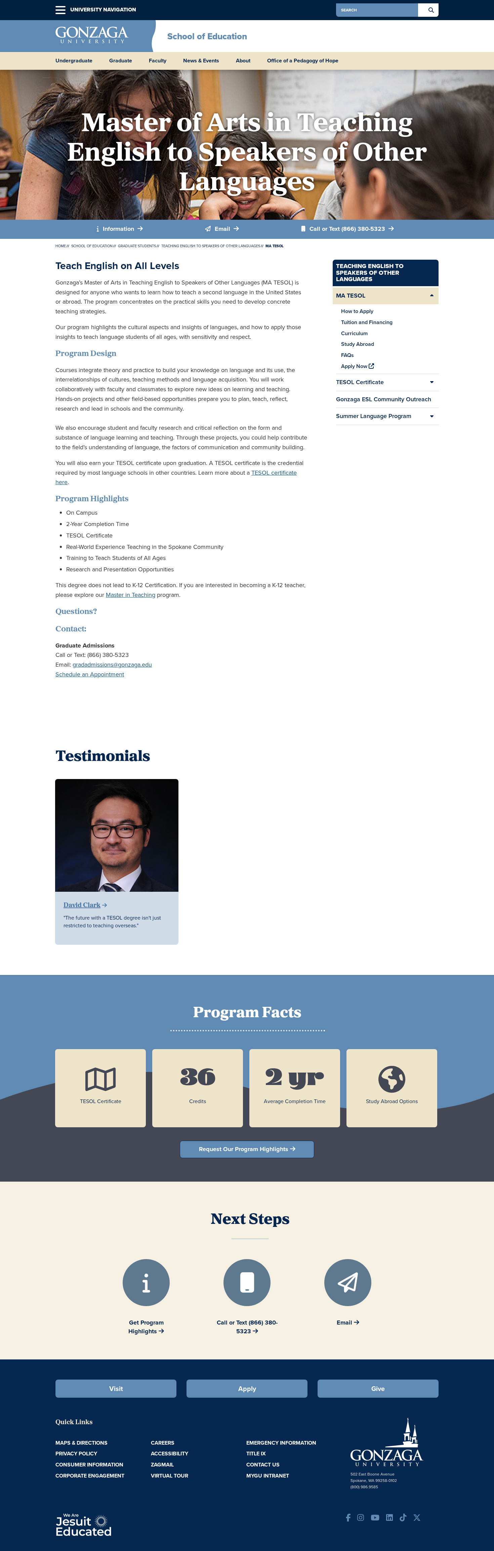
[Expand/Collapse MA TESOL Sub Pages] (432, 296)
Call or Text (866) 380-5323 (347, 228)
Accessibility (169, 1453)
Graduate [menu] (120, 60)
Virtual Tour (169, 1476)
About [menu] (243, 60)
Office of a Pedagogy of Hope (302, 60)
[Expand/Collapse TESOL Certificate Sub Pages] (432, 382)
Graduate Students (137, 246)
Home (60, 246)
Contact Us (263, 1464)
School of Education (207, 36)
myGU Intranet (267, 1476)
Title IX (256, 1453)
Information (118, 228)
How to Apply (357, 311)
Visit (116, 1389)
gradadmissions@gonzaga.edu (112, 664)
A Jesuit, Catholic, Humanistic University (112, 1524)
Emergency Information (281, 1443)
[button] (60, 10)
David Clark (82, 905)
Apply (247, 1389)
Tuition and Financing (367, 322)
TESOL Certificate (360, 382)
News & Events (201, 60)
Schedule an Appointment (89, 674)
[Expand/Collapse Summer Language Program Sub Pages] (432, 416)
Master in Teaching (130, 594)
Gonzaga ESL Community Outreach (383, 399)
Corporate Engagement (89, 1476)
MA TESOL (350, 295)
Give (378, 1389)
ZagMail (162, 1464)
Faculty (157, 60)
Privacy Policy (76, 1453)
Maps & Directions (81, 1443)
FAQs (347, 355)
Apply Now (355, 366)
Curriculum (354, 333)
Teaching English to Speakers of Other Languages (210, 246)
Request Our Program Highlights (243, 1149)
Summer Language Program (373, 416)
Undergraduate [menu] (73, 60)
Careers (162, 1443)
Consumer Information (89, 1464)
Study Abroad (357, 344)
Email (222, 228)
